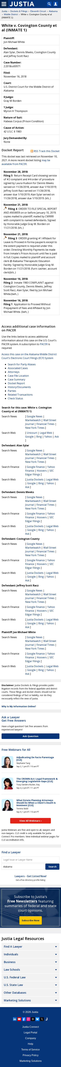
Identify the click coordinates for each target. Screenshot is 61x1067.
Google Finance (36, 467)
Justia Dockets (35, 479)
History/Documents (19, 387)
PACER (44, 344)
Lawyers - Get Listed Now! (30, 876)
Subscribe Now (30, 920)
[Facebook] (24, 1019)
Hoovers (42, 470)
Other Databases (15, 992)
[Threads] (33, 1019)
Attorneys (13, 372)
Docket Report (16, 383)
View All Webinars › (30, 820)
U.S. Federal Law (14, 977)
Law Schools (12, 969)
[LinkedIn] (15, 1019)
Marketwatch (33, 420)
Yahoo (48, 436)
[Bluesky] (37, 1019)
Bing (39, 436)
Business (9, 962)
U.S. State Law (13, 985)
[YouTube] (19, 1019)
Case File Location (18, 375)
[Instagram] (28, 1019)
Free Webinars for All (16, 750)
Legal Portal (30, 1032)
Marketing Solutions (17, 1000)
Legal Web (46, 433)
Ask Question (30, 736)
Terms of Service (30, 1049)
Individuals (11, 954)
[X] (42, 1019)
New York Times (34, 427)
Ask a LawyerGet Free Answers (14, 719)
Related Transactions (20, 394)
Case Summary (16, 379)
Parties (12, 391)
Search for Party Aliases (22, 364)
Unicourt (32, 433)
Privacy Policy (30, 1055)
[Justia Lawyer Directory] (46, 1019)
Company (30, 1038)
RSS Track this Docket (46, 151)
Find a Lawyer (11, 852)
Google (29, 436)
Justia (35, 1012)
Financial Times (45, 424)
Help (30, 1044)
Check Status (15, 398)
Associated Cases (18, 368)
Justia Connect (30, 1027)
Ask (57, 436)
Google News (34, 416)
